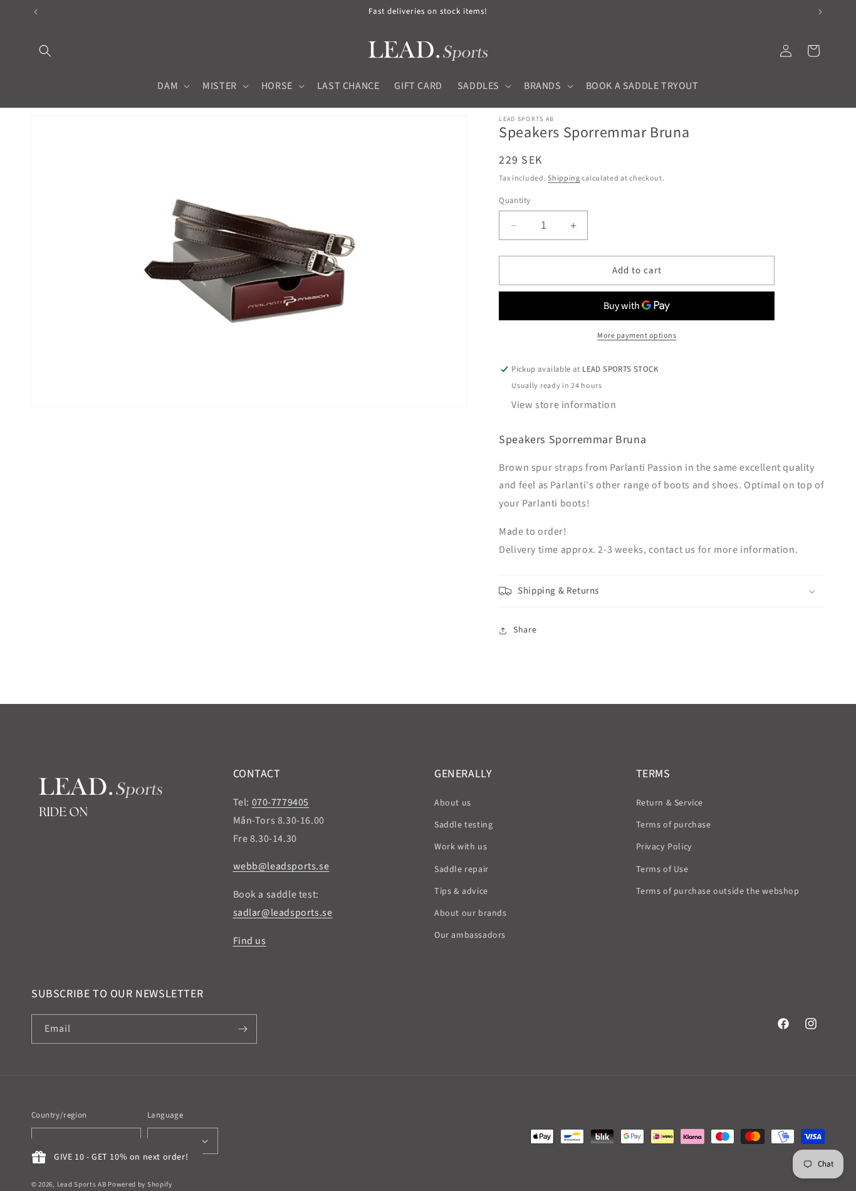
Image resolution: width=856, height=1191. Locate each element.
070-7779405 (281, 802)
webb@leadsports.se (281, 866)
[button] (45, 51)
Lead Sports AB (82, 1184)
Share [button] (524, 630)
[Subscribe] (242, 1029)
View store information (563, 405)
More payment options (636, 335)
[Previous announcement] (36, 12)
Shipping (564, 178)
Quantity (514, 200)
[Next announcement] (820, 12)
